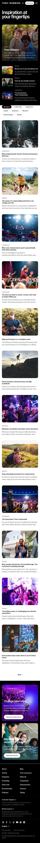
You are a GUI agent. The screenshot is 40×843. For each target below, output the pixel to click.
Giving (22, 792)
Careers (23, 788)
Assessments (25, 785)
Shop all (23, 777)
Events (4, 773)
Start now (5, 785)
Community (24, 781)
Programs (5, 777)
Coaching (5, 781)
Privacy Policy (6, 830)
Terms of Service (19, 830)
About (4, 769)
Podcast (5, 792)
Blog (21, 769)
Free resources (26, 773)
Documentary (7, 788)
